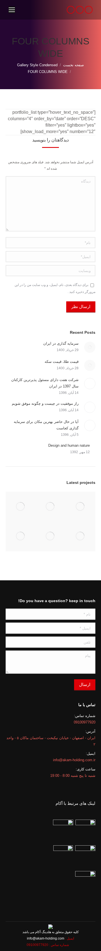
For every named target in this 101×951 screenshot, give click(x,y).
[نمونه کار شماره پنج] (51, 537)
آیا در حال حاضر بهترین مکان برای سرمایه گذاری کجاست (46, 425)
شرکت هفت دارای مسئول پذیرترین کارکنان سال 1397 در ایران (45, 383)
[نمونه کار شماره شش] (80, 537)
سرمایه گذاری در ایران (61, 343)
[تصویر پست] (89, 347)
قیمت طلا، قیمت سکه (62, 361)
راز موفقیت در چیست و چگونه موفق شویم (45, 403)
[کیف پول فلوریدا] (80, 507)
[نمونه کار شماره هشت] (51, 507)
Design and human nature (69, 445)
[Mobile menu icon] (11, 9)
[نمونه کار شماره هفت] (21, 507)
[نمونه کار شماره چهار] (21, 537)
